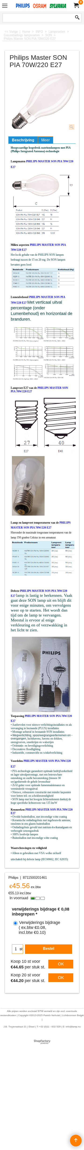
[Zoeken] (77, 17)
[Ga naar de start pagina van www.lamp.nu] (41, 5)
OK (61, 964)
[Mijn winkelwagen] (76, 5)
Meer (45, 140)
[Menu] (4, 6)
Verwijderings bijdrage (39, 927)
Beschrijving (23, 140)
